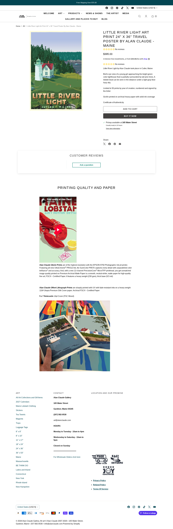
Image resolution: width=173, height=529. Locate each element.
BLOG (104, 19)
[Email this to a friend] (120, 144)
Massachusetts (22, 461)
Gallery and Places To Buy (81, 19)
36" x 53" (19, 453)
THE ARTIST (112, 13)
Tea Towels (20, 415)
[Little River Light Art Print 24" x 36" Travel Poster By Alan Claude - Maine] (56, 70)
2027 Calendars (22, 402)
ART (60, 13)
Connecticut (21, 474)
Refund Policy (99, 485)
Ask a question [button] (86, 165)
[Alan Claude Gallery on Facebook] (106, 8)
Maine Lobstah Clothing (26, 406)
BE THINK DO (22, 466)
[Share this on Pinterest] (114, 144)
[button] (109, 49)
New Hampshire (22, 487)
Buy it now (130, 116)
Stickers (19, 410)
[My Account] (146, 16)
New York (20, 478)
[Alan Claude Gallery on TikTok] (122, 8)
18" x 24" (19, 444)
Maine (18, 457)
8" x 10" (19, 436)
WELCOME (49, 13)
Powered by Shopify (71, 524)
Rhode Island (21, 483)
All (24, 26)
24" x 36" (19, 449)
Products (74, 13)
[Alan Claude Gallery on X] (127, 8)
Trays (18, 423)
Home (18, 26)
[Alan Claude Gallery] (27, 16)
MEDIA (126, 13)
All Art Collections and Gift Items (29, 398)
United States (146, 8)
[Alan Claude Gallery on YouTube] (132, 8)
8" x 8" (18, 432)
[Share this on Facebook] (109, 144)
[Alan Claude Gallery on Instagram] (112, 8)
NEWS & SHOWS (94, 13)
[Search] (139, 16)
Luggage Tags (22, 427)
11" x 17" (19, 440)
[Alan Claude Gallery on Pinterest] (117, 8)
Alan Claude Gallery (30, 521)
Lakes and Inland (23, 470)
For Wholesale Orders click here (67, 457)
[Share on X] (105, 144)
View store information (113, 128)
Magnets (19, 419)
